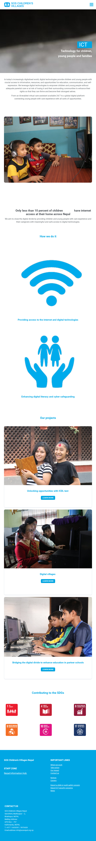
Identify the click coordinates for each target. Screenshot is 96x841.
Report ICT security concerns (61, 788)
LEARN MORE (48, 498)
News (52, 791)
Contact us (54, 773)
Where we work (56, 765)
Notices (53, 778)
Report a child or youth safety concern (65, 785)
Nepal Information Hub (15, 773)
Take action (54, 768)
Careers (53, 781)
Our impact (54, 770)
